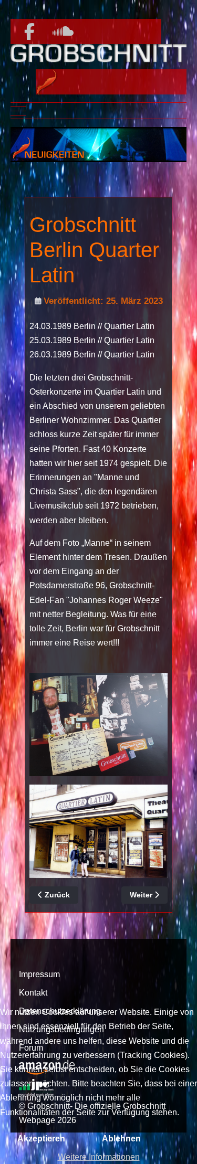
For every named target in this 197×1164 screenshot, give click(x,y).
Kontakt (33, 992)
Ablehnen (121, 1138)
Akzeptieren (41, 1138)
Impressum (39, 974)
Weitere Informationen (99, 1156)
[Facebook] (29, 32)
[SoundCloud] (63, 32)
